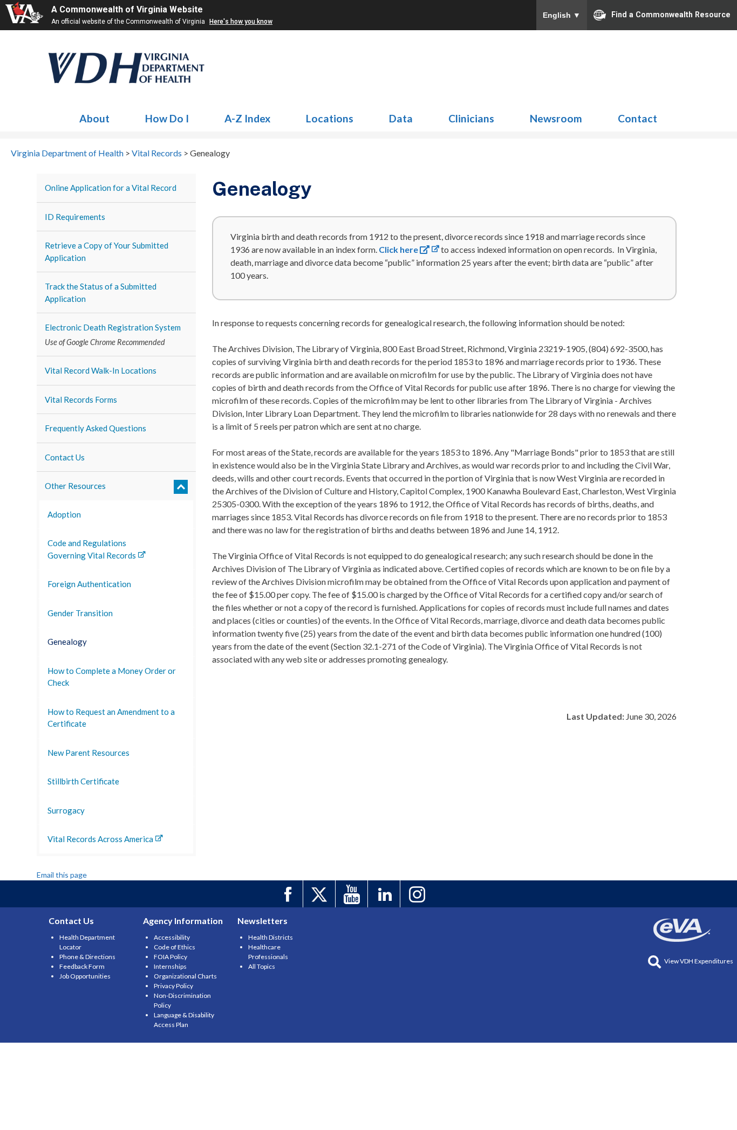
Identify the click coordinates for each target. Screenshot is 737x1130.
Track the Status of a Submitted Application (100, 292)
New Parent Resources (88, 752)
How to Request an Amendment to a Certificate (111, 718)
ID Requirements (75, 217)
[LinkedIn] (385, 893)
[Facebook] (288, 893)
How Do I (167, 118)
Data (401, 118)
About (94, 118)
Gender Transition (80, 613)
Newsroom (556, 118)
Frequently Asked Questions (95, 428)
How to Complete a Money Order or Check (111, 677)
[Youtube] (353, 893)
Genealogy (67, 641)
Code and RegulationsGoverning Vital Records (91, 549)
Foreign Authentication (89, 584)
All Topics (261, 966)
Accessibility (172, 937)
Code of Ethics (174, 947)
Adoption (64, 514)
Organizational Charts (185, 976)
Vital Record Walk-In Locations (100, 370)
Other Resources (75, 486)
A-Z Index (247, 118)
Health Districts (270, 937)
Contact (637, 118)
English (562, 15)
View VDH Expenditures (698, 961)
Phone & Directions (87, 957)
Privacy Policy (173, 986)
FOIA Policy (170, 957)
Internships (170, 966)
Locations (329, 118)
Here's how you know (240, 21)
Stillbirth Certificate (83, 781)
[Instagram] (418, 893)
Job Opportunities (85, 976)
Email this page (62, 874)
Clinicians (471, 118)
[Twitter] (321, 893)
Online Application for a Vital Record (110, 187)
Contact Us (65, 457)
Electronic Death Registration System (113, 327)
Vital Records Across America (100, 839)
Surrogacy (66, 810)
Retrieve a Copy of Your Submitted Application (106, 251)
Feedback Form (82, 966)
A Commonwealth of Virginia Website (127, 9)
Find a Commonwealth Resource (671, 14)
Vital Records (126, 68)
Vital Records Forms (81, 399)
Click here (399, 249)
